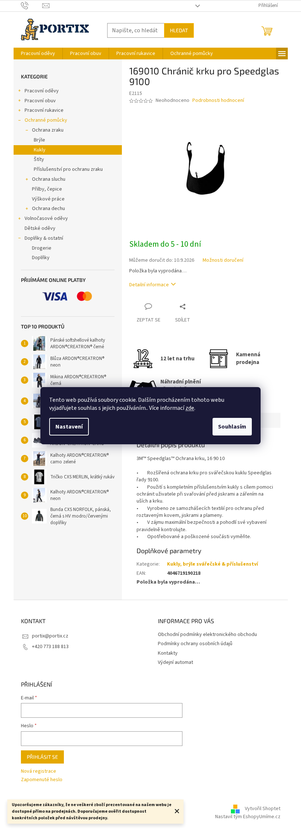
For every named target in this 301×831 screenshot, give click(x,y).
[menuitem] (38, 53)
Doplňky (41, 257)
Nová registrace (38, 771)
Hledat (179, 30)
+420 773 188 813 (50, 646)
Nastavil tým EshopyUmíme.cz (247, 816)
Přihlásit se (42, 757)
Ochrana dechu (48, 208)
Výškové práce (48, 199)
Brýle (39, 140)
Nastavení (69, 427)
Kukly (40, 150)
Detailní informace (149, 284)
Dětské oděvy (40, 228)
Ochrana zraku (48, 130)
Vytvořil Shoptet (262, 808)
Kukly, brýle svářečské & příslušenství (212, 564)
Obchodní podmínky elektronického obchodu (207, 634)
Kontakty (168, 653)
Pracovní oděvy (42, 91)
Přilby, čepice (47, 189)
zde (189, 408)
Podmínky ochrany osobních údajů (195, 643)
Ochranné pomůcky (46, 120)
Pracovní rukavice (44, 110)
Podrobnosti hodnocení (218, 100)
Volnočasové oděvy (46, 218)
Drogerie (41, 248)
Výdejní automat (175, 662)
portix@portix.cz (50, 636)
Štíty (39, 159)
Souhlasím (232, 427)
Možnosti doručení (223, 260)
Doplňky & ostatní (44, 238)
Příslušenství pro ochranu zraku (68, 169)
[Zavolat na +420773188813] (32, 5)
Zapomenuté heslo (41, 779)
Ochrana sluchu (48, 179)
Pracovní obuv (40, 100)
